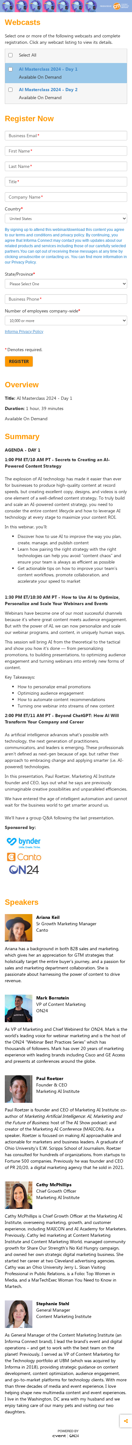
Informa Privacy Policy (24, 331)
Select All (27, 55)
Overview (22, 385)
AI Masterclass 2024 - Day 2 (48, 89)
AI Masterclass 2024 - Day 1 (48, 69)
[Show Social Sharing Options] (125, 1421)
